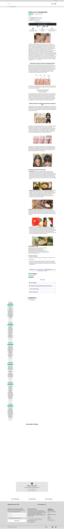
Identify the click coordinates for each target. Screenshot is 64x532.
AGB (48, 515)
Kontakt (49, 518)
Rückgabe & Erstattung (52, 514)
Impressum (50, 517)
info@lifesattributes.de (32, 520)
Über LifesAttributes (51, 520)
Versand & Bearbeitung (52, 511)
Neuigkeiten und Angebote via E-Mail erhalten (15, 518)
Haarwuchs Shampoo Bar (12, 6)
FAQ (48, 513)
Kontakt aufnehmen (32, 489)
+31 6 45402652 (31, 522)
